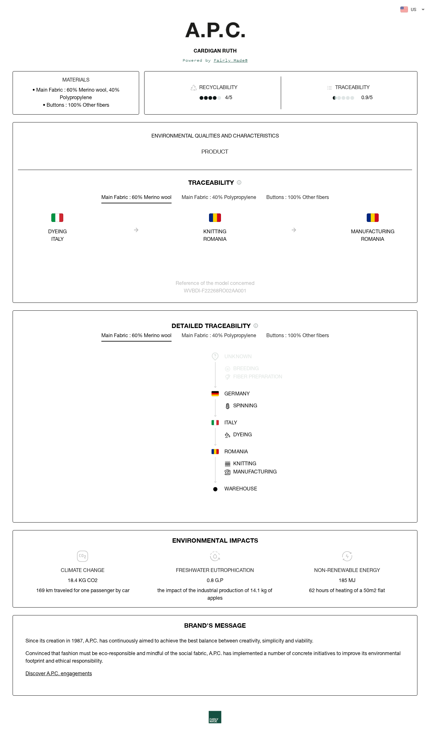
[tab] (136, 197)
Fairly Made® (231, 60)
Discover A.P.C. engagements (58, 674)
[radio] (201, 98)
